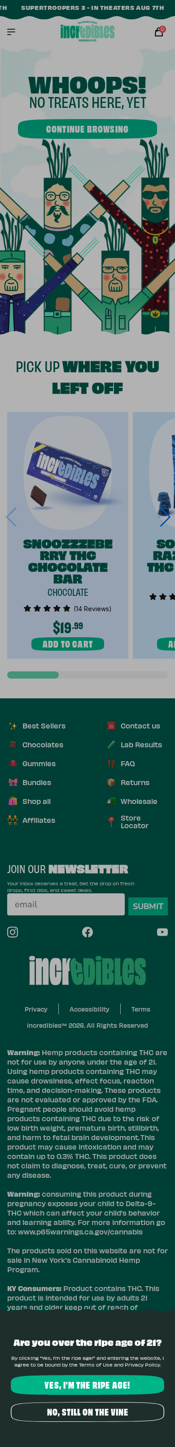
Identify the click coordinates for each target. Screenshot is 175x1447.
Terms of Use (96, 1364)
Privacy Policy (142, 1364)
